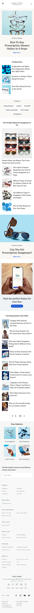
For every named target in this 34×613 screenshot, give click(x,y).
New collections (21, 491)
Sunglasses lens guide (22, 547)
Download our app (6, 503)
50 (20, 416)
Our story (4, 559)
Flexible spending (21, 534)
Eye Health (27, 106)
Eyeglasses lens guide (7, 547)
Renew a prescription (22, 513)
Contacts (19, 106)
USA (3, 595)
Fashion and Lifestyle (11, 110)
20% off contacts (6, 537)
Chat (17, 588)
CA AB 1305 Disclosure (7, 607)
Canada (8, 595)
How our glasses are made (23, 549)
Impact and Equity (6, 564)
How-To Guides (24, 110)
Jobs (18, 562)
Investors (4, 567)
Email (21, 588)
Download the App (17, 306)
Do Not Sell (18, 605)
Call (25, 588)
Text (13, 588)
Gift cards (19, 493)
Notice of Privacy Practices (22, 601)
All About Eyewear (9, 106)
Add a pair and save (22, 537)
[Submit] (29, 475)
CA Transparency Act (6, 605)
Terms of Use (5, 603)
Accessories (5, 493)
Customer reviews (6, 562)
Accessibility (19, 603)
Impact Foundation (21, 564)
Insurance (4, 534)
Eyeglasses (4, 488)
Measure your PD (6, 515)
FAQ (8, 588)
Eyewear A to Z (6, 549)
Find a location (5, 525)
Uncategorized (17, 114)
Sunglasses (19, 488)
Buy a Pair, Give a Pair (22, 559)
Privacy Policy (5, 601)
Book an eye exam (6, 513)
